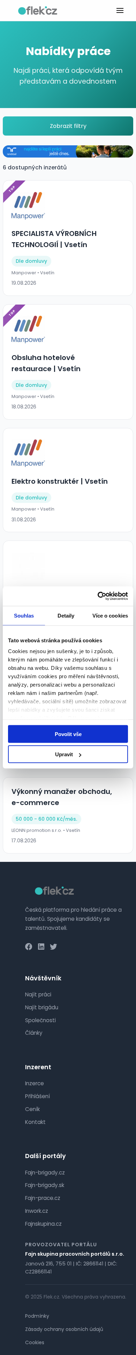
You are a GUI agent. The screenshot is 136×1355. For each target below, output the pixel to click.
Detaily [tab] (66, 615)
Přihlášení (37, 1096)
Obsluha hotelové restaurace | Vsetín (46, 363)
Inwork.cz (36, 1211)
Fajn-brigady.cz (45, 1172)
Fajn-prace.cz (42, 1198)
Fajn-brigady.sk (44, 1185)
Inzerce (34, 1083)
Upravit (64, 754)
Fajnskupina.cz (43, 1223)
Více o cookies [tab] (110, 615)
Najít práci (38, 994)
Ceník (32, 1109)
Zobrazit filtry (68, 126)
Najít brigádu (41, 1007)
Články (34, 1032)
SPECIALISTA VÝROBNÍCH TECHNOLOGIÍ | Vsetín (54, 239)
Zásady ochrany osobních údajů (64, 1329)
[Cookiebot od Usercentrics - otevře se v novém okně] (98, 596)
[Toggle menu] (120, 10)
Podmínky (37, 1315)
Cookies (34, 1342)
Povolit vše (68, 734)
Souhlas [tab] (24, 615)
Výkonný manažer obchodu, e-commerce (62, 797)
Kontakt (35, 1122)
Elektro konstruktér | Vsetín (60, 481)
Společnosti (40, 1020)
